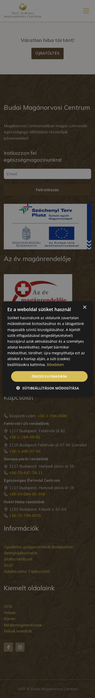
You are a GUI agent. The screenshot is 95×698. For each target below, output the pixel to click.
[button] (47, 387)
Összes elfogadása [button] (49, 376)
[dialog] (47, 349)
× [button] (84, 307)
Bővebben (55, 364)
